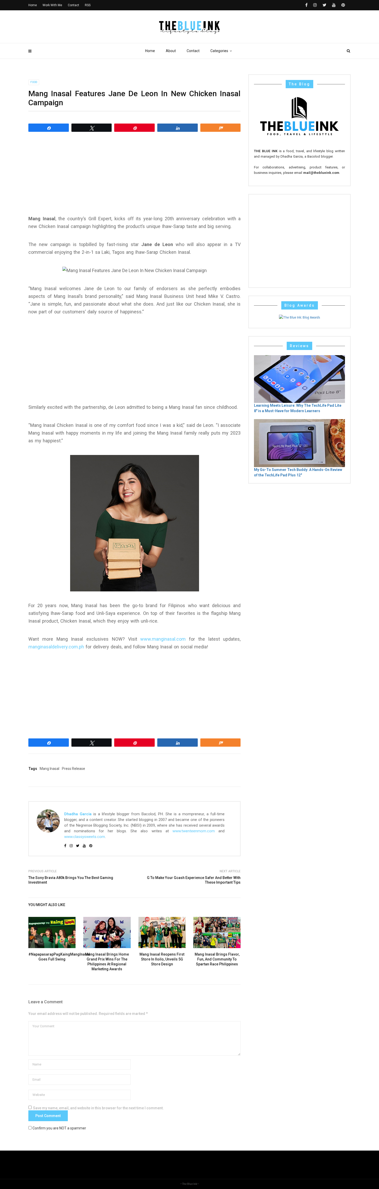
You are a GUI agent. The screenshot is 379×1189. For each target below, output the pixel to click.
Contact (193, 51)
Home (150, 51)
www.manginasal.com (163, 639)
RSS (87, 5)
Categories (219, 51)
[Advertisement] (134, 173)
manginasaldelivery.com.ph (56, 646)
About (171, 51)
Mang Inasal (49, 769)
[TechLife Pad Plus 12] (299, 443)
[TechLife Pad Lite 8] (299, 379)
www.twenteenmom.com (193, 831)
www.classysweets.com (84, 836)
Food (33, 82)
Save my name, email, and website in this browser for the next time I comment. (98, 1108)
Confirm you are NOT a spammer (59, 1128)
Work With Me (52, 5)
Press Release (73, 769)
